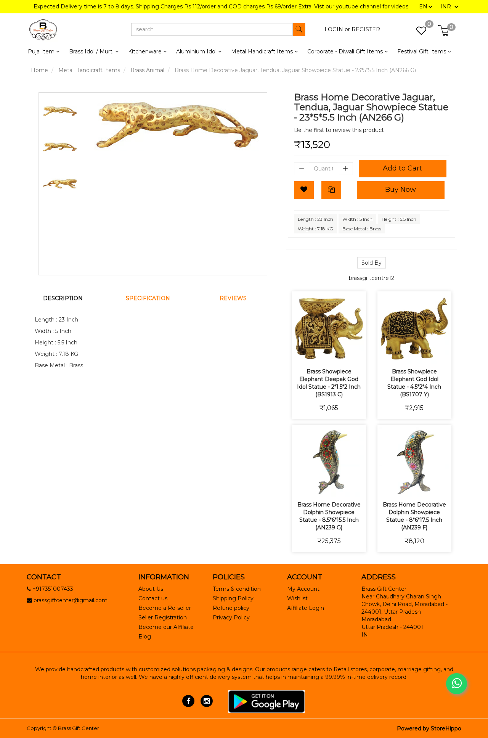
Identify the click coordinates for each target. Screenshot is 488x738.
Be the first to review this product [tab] (339, 130)
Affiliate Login (305, 608)
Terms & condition (237, 588)
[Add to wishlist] (320, 353)
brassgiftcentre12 (371, 278)
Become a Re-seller (164, 608)
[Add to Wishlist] (304, 190)
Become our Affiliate (166, 627)
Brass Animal (147, 70)
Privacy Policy (231, 617)
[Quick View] (356, 353)
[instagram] (206, 701)
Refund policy (231, 608)
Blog (144, 636)
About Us (150, 588)
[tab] (67, 298)
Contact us (152, 598)
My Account (303, 588)
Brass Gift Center (78, 728)
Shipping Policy (233, 598)
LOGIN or (337, 29)
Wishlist (297, 598)
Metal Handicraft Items (89, 70)
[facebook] (188, 701)
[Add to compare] (338, 353)
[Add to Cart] (302, 353)
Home (39, 70)
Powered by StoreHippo (429, 728)
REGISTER (366, 29)
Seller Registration (162, 617)
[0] (417, 32)
